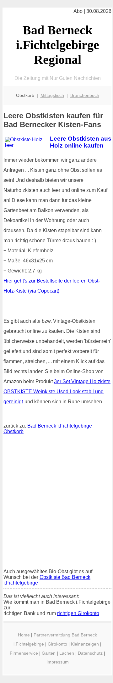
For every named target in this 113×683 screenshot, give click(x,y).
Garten (49, 653)
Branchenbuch (84, 95)
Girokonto (57, 644)
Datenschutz (90, 653)
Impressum (57, 661)
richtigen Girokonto (78, 613)
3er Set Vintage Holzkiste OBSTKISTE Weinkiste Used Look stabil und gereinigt (56, 391)
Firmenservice (24, 653)
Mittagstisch (52, 95)
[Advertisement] (56, 501)
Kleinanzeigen (85, 644)
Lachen (66, 653)
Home (24, 634)
